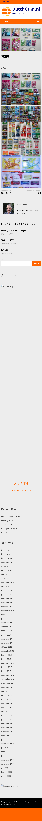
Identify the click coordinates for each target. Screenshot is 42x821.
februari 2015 (6, 667)
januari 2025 (6, 554)
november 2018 (7, 602)
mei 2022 (5, 574)
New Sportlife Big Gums (10, 528)
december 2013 (7, 687)
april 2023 (5, 566)
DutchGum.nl (26, 9)
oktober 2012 (6, 707)
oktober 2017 (6, 626)
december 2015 (7, 663)
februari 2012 (6, 715)
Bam (13, 804)
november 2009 (7, 764)
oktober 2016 (6, 647)
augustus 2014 (7, 683)
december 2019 (7, 582)
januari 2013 (6, 699)
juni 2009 (4, 768)
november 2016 (7, 643)
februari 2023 (6, 570)
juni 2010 (4, 747)
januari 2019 (6, 594)
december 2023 (7, 562)
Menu (7, 21)
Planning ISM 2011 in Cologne (13, 230)
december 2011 (7, 723)
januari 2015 (6, 671)
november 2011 (7, 727)
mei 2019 (5, 586)
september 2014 (7, 679)
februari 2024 (6, 558)
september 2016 (7, 651)
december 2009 (7, 760)
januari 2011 (6, 739)
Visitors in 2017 (7, 240)
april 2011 (5, 735)
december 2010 (7, 743)
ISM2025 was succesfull (10, 516)
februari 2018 (6, 614)
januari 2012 (6, 719)
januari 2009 (6, 776)
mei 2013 (5, 691)
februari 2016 (6, 655)
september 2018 (7, 610)
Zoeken (4, 260)
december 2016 (7, 639)
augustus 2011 (7, 731)
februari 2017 (6, 631)
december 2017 (7, 622)
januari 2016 (6, 659)
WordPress (5, 804)
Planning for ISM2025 (9, 520)
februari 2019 (6, 590)
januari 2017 (6, 635)
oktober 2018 (6, 606)
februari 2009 (6, 772)
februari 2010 (6, 751)
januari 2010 (6, 756)
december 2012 (7, 703)
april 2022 (5, 578)
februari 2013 (6, 695)
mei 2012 (5, 711)
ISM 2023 (5, 250)
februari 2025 (6, 550)
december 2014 (7, 675)
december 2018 (7, 598)
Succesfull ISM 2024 (9, 524)
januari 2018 (6, 618)
